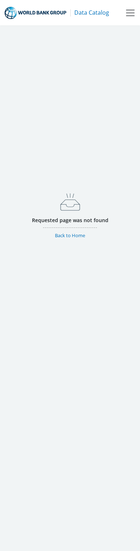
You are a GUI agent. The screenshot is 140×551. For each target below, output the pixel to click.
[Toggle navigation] (130, 12)
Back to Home (70, 235)
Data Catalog (91, 12)
